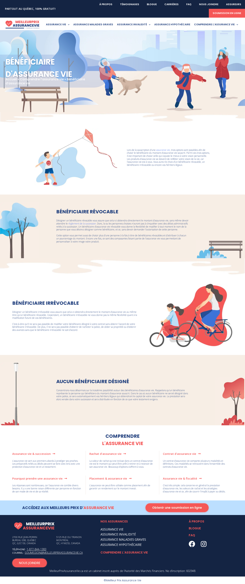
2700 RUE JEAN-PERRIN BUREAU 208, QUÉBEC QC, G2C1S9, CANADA (24, 540)
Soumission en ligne (227, 13)
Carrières (171, 4)
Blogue (152, 4)
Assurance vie (56, 24)
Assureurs (233, 4)
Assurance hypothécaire (172, 24)
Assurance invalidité (132, 24)
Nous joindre (208, 4)
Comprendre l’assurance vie (214, 24)
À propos (105, 4)
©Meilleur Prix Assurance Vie (122, 580)
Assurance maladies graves (93, 24)
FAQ (188, 4)
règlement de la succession (82, 223)
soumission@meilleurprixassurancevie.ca (54, 552)
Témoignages (129, 4)
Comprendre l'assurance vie (124, 552)
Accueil (11, 79)
